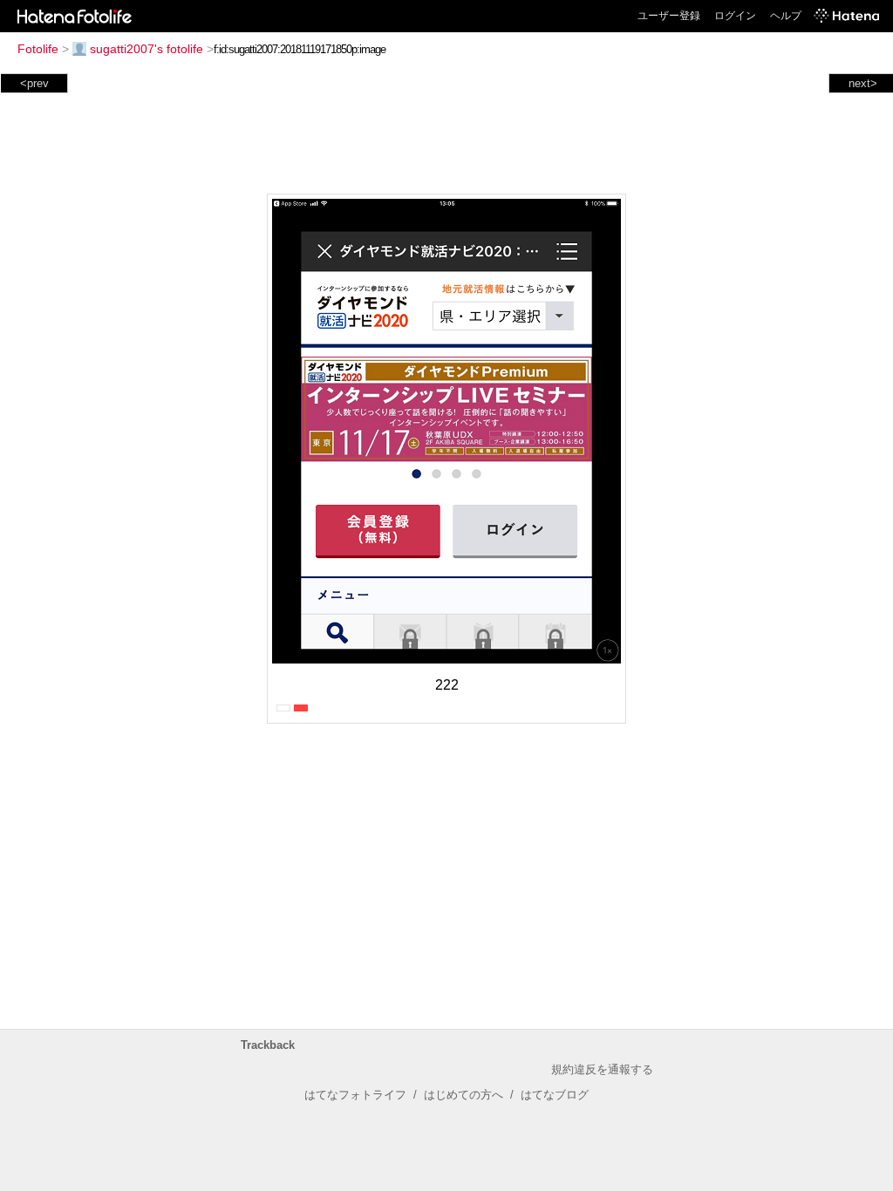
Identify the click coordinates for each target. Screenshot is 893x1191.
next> (863, 83)
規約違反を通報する (602, 1069)
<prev (34, 83)
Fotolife (37, 49)
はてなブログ (555, 1094)
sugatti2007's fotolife (146, 49)
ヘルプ (785, 16)
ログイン (735, 16)
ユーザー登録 (668, 16)
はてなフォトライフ (355, 1094)
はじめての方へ (463, 1094)
